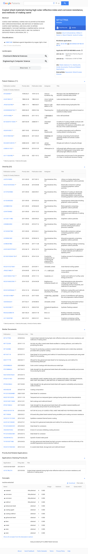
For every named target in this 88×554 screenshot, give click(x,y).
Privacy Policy (60, 551)
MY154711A (7, 354)
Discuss (58, 74)
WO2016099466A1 (9, 290)
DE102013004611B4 (10, 256)
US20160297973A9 (10, 249)
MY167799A (7, 338)
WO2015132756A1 (9, 266)
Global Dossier (77, 72)
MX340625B (7, 389)
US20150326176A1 (10, 276)
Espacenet (68, 72)
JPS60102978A (8, 104)
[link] (25, 42)
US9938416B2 (8, 238)
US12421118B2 (8, 218)
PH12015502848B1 (9, 393)
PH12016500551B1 (9, 426)
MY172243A (7, 343)
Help (69, 551)
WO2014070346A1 (9, 185)
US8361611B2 (8, 148)
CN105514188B (8, 295)
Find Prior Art (63, 27)
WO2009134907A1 (9, 143)
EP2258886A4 (8, 369)
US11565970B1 (8, 318)
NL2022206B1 (8, 307)
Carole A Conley (77, 35)
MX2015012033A (9, 397)
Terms (51, 551)
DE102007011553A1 (10, 122)
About (20, 551)
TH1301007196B (9, 441)
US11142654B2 (8, 155)
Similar (73, 27)
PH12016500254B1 (9, 434)
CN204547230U (8, 430)
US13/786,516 (8, 470)
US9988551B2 (8, 206)
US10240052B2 (8, 200)
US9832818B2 (8, 244)
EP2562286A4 (8, 384)
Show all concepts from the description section (18, 537)
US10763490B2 (8, 192)
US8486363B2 (8, 224)
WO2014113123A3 (9, 418)
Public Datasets (42, 551)
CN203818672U (8, 437)
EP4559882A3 (8, 365)
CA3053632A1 (8, 302)
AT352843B (7, 94)
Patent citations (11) (66, 65)
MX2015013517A (9, 410)
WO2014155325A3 (9, 447)
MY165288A (7, 349)
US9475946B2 (8, 211)
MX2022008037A (9, 313)
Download (71, 483)
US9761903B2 (8, 179)
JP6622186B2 (8, 270)
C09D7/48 (9, 42)
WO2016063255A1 (9, 281)
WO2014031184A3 (9, 401)
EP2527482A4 (8, 405)
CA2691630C (8, 130)
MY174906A (7, 414)
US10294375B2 (8, 231)
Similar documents (62, 67)
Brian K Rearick (67, 35)
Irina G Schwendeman (69, 33)
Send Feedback (29, 551)
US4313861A (8, 99)
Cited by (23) (76, 65)
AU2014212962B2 (9, 422)
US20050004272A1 (10, 110)
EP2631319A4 (8, 378)
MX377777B (7, 360)
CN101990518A (8, 136)
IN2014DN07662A (9, 375)
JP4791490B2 (8, 115)
